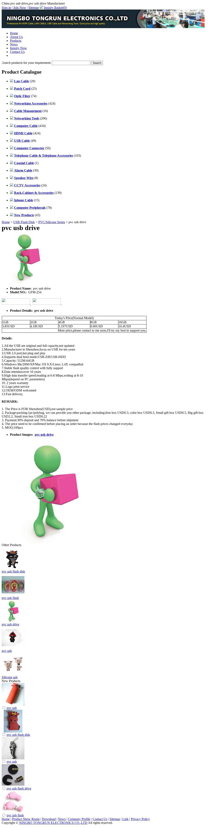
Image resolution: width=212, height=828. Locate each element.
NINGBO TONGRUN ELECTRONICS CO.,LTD (53, 822)
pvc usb (7, 651)
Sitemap (33, 7)
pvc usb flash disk (13, 571)
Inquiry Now (18, 48)
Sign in (6, 7)
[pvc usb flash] (13, 812)
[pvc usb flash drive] (13, 785)
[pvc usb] (13, 704)
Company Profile (79, 819)
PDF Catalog (18, 55)
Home (14, 33)
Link (125, 819)
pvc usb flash (10, 598)
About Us (16, 37)
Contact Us (17, 52)
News (14, 44)
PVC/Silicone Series (51, 222)
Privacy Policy (140, 819)
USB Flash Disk (24, 222)
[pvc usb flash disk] (13, 731)
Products (15, 40)
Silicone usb (10, 677)
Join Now (19, 7)
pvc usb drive (44, 434)
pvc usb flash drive (19, 788)
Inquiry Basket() (55, 7)
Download (49, 819)
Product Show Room (26, 819)
